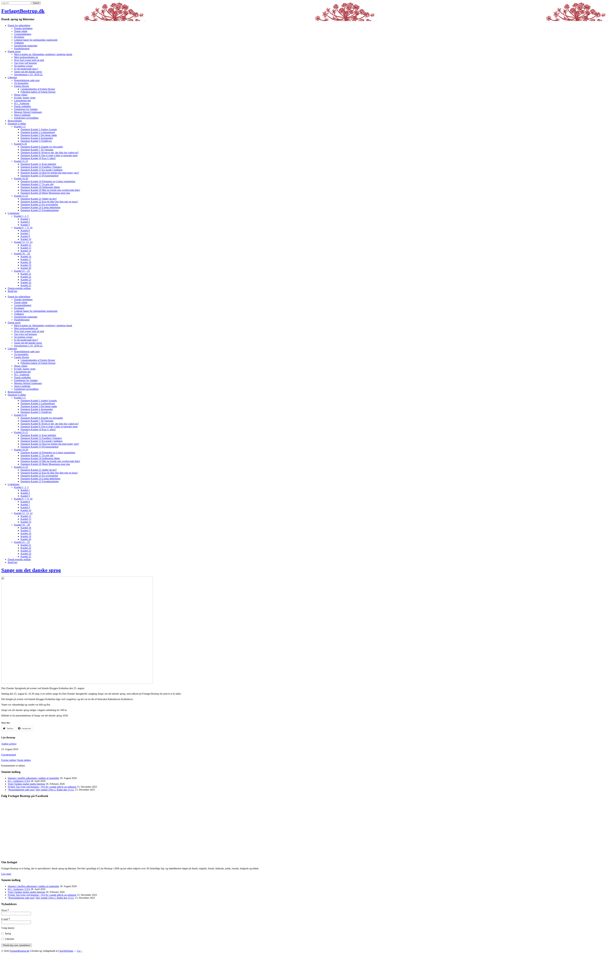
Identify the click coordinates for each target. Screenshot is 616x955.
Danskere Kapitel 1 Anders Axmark (39, 129)
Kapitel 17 (26, 259)
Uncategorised (8, 754)
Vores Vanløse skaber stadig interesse (26, 784)
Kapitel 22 (26, 276)
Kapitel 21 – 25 (22, 271)
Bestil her (12, 291)
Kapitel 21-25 (21, 195)
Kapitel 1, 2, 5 (21, 216)
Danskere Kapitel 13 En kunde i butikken (42, 169)
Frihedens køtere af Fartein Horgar (38, 91)
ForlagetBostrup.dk (23, 11)
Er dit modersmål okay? (26, 68)
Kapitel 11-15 (21, 161)
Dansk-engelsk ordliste (19, 288)
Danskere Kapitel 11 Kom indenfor (38, 164)
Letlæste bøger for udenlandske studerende (35, 40)
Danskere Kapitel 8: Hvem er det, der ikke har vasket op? (50, 152)
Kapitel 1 (25, 219)
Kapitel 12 (26, 245)
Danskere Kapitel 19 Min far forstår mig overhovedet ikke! (50, 190)
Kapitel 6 (25, 230)
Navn (5, 910)
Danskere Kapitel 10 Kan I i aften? (38, 158)
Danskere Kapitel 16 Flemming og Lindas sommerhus (48, 181)
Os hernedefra (21, 83)
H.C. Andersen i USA (19, 781)
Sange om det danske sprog (28, 71)
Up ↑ (79, 951)
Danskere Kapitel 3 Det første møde (39, 135)
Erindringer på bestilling (26, 117)
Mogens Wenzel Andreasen (28, 112)
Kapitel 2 (25, 221)
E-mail (5, 919)
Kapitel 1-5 (20, 126)
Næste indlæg (24, 760)
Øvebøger (19, 37)
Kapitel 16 (26, 256)
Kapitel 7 (25, 233)
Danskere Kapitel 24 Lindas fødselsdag (40, 207)
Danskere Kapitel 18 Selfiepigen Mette (40, 187)
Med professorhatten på (26, 57)
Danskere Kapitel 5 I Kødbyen (36, 141)
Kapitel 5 (25, 224)
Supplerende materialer (25, 45)
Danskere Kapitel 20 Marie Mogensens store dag (45, 193)
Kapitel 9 (25, 236)
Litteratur (12, 77)
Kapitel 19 (26, 265)
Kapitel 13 (26, 247)
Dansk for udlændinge (19, 25)
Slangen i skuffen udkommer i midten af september (33, 778)
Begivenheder (15, 120)
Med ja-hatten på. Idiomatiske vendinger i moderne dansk (43, 54)
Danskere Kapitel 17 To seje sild (37, 184)
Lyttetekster (13, 213)
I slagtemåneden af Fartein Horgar (38, 89)
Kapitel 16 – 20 (22, 253)
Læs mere (6, 874)
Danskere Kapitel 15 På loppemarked (39, 175)
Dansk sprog (14, 51)
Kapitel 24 (26, 282)
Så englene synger (23, 66)
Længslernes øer (22, 100)
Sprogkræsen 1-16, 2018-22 (28, 74)
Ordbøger (19, 42)
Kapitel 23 (26, 279)
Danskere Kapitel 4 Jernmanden (37, 138)
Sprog (7, 933)
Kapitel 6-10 (20, 143)
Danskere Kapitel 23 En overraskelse (39, 204)
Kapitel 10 (26, 239)
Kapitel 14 (26, 250)
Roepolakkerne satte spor (27, 80)
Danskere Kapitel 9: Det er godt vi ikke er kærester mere (49, 155)
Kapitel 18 (26, 262)
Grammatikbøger (22, 34)
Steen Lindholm (22, 115)
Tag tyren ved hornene (25, 63)
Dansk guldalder (22, 106)
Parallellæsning (22, 48)
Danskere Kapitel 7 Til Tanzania (37, 149)
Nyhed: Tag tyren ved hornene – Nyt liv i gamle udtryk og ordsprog (42, 786)
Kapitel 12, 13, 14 (23, 242)
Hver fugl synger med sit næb (29, 60)
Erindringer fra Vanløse (26, 109)
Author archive (9, 743)
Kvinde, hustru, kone (24, 97)
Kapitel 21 (26, 273)
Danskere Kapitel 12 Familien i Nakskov (41, 167)
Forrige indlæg (8, 760)
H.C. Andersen (21, 103)
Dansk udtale (20, 31)
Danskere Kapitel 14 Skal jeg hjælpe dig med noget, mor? (50, 172)
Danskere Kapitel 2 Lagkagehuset (38, 132)
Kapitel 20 (26, 268)
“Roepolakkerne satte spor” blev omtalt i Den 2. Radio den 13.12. (41, 789)
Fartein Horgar (21, 86)
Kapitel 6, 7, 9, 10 (23, 227)
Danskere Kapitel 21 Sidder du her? (39, 198)
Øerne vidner (20, 94)
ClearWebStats (65, 951)
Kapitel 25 (26, 285)
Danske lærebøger (23, 28)
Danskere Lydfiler (17, 123)
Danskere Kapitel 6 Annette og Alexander (42, 146)
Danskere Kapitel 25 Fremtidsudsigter (40, 210)
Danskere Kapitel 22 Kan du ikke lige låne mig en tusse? (49, 201)
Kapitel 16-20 (21, 178)
